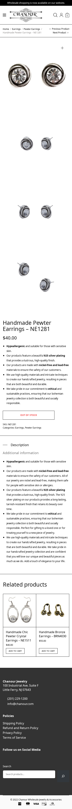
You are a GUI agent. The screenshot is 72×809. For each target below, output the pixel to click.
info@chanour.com (20, 704)
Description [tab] (20, 445)
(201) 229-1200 (17, 699)
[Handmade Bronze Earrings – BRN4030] (52, 610)
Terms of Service (14, 738)
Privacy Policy (12, 733)
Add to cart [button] (15, 650)
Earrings (16, 29)
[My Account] (61, 15)
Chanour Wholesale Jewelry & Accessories (40, 799)
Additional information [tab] (21, 452)
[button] (62, 48)
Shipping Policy (13, 723)
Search (7, 766)
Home (6, 29)
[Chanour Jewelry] (26, 15)
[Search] (63, 776)
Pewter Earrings (32, 29)
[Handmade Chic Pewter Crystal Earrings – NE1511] (19, 610)
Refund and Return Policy (20, 728)
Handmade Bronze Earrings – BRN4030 (52, 634)
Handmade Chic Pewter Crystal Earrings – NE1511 (18, 636)
